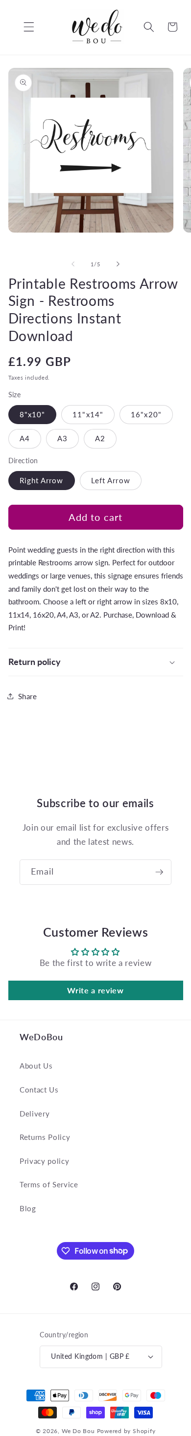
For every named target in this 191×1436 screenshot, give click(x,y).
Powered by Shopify (126, 1431)
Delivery (34, 1113)
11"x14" (87, 414)
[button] (21, 27)
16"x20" (146, 414)
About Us (36, 1065)
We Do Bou (78, 1431)
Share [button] (27, 696)
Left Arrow (110, 480)
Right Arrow (42, 480)
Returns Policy (45, 1137)
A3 (62, 438)
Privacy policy (44, 1161)
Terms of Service (49, 1184)
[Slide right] (118, 264)
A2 (100, 438)
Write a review (95, 990)
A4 (25, 438)
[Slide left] (73, 264)
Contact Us (39, 1089)
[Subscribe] (159, 872)
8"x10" (33, 414)
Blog (28, 1208)
